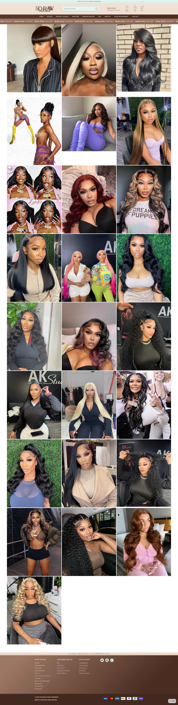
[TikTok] (107, 660)
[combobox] (78, 8)
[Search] (81, 8)
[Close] (176, 694)
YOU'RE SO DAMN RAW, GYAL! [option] (89, 1)
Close (142, 1)
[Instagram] (102, 660)
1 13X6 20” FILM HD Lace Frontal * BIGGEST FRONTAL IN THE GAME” (162, 698)
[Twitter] (112, 660)
